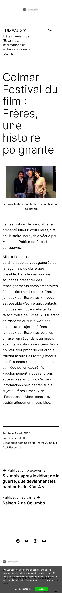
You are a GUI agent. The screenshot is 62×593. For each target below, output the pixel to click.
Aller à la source (16, 257)
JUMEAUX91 (15, 30)
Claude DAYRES (18, 438)
